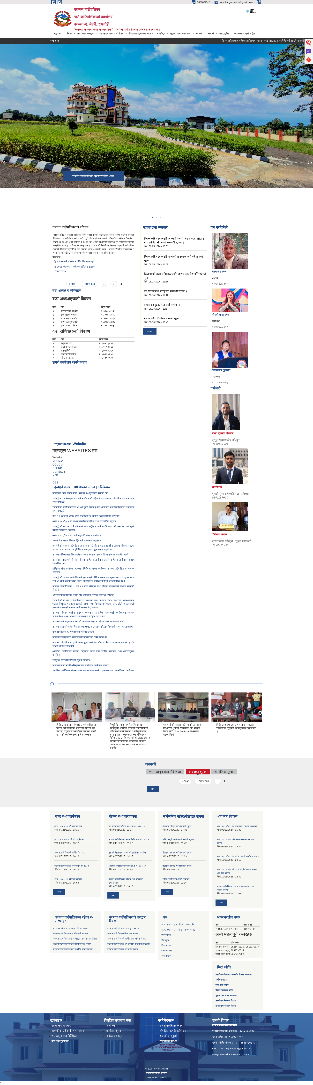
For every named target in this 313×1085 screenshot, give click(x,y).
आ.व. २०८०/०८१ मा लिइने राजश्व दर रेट (178, 929)
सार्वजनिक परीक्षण (168, 1041)
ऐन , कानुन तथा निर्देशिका (165, 772)
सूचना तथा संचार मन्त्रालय (226, 995)
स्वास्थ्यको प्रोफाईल (244, 33)
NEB (55, 475)
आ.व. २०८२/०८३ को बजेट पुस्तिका (69, 839)
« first (72, 283)
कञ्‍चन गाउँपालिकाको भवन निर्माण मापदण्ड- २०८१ (129, 839)
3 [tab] (160, 217)
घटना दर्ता (110, 1025)
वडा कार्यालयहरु (85, 33)
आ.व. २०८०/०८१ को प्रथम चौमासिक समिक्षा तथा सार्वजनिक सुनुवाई (84, 521)
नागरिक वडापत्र (113, 1035)
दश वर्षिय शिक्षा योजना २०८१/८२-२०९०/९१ (127, 826)
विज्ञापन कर (166, 945)
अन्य (153, 788)
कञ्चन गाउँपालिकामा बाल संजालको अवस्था (70, 933)
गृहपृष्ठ (57, 33)
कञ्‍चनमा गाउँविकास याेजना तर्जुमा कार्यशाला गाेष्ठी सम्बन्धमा (79, 637)
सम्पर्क (211, 33)
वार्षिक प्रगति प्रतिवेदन (171, 1025)
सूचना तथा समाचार (61, 1025)
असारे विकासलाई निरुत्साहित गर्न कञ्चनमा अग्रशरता (77, 540)
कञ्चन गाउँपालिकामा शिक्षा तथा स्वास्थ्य (123, 933)
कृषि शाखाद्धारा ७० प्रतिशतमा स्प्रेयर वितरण (73, 632)
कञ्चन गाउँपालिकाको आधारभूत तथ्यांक (123, 928)
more (149, 331)
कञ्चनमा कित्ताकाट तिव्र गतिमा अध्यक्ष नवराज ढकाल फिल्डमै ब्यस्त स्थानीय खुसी (90, 554)
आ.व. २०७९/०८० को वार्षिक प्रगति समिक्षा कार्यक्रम (77, 535)
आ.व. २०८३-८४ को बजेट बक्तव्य (68, 826)
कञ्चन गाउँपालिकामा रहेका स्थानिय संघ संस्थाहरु (73, 949)
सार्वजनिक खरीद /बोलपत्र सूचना (68, 1030)
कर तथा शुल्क (197, 772)
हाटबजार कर (166, 950)
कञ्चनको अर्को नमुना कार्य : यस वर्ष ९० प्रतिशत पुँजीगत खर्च (80, 493)
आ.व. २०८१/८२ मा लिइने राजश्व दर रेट (177, 924)
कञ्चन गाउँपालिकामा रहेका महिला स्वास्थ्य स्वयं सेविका (75, 938)
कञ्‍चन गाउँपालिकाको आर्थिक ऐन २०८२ (70, 852)
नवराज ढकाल (219, 271)
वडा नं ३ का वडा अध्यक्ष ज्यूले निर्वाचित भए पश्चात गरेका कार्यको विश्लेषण (86, 516)
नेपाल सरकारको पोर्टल (224, 990)
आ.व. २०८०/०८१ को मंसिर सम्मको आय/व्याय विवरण (238, 856)
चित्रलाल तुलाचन (221, 370)
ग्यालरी (199, 33)
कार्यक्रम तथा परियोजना (111, 33)
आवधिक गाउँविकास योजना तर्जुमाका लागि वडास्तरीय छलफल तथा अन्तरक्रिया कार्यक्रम (93, 670)
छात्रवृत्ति (224, 33)
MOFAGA (58, 461)
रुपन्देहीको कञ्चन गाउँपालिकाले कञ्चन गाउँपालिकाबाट (78, 545)
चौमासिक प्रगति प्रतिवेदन (173, 1030)
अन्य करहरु (166, 956)
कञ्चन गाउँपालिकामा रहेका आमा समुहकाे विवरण (72, 944)
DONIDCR (58, 471)
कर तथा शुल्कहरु (60, 1041)
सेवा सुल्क (165, 940)
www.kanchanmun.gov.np (235, 1054)
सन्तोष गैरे (217, 487)
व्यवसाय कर (166, 935)
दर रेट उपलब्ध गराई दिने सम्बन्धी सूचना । (165, 291)
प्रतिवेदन (160, 33)
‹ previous (89, 283)
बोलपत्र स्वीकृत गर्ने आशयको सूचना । (178, 826)
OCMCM (57, 464)
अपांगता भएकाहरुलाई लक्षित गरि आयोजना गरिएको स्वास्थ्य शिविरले (83, 595)
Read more (60, 271)
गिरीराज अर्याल (219, 534)
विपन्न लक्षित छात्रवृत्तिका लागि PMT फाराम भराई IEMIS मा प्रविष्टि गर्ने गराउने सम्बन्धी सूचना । (232, 40)
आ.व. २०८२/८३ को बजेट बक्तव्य (68, 879)
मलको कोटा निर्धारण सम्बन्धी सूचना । (163, 318)
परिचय (69, 33)
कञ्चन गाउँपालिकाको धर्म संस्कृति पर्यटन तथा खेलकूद (128, 944)
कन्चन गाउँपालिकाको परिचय (70, 227)
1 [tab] (152, 217)
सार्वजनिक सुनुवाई (168, 1035)
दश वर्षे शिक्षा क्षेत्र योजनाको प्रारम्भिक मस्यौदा (127, 852)
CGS (55, 482)
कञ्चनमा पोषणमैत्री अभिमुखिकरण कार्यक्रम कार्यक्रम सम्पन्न (80, 665)
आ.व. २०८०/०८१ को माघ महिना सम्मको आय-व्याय (237, 826)
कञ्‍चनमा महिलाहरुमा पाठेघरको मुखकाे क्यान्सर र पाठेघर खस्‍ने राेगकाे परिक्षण (87, 621)
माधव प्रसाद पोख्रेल (222, 433)
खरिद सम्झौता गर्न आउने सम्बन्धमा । (177, 879)
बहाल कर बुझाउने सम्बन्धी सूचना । (162, 304)
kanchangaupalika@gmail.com (234, 1048)
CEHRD (57, 468)
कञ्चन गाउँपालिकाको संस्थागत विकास (122, 949)
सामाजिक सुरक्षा (224, 772)
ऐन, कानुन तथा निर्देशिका (64, 1035)
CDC (55, 479)
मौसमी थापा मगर (220, 314)
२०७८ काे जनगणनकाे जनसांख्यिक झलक (76, 266)
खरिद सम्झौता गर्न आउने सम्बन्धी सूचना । (179, 839)
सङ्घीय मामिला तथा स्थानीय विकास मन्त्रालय (234, 974)
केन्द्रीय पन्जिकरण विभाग (226, 1000)
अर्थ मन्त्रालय (221, 979)
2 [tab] (156, 217)
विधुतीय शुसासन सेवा (140, 33)
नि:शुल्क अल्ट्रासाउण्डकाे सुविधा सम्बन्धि (71, 660)
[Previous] (3, 162)
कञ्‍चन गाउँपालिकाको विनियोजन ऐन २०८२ (71, 866)
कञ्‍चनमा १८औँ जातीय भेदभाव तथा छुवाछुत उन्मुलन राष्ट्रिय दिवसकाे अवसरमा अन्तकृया (92, 626)
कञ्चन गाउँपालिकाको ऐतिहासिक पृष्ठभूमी (75, 261)
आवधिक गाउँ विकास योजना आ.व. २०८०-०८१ (127, 866)
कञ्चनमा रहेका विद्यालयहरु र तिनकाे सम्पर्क (70, 928)
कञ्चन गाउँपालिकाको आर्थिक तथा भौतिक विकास (126, 938)
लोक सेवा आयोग (222, 985)
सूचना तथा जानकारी (180, 33)
